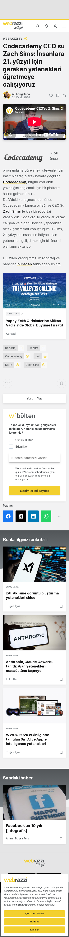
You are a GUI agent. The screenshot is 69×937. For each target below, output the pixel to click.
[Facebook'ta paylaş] (9, 516)
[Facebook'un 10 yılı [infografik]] (34, 802)
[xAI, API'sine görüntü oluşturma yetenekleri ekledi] (34, 564)
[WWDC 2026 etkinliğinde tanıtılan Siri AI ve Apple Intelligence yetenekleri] (34, 705)
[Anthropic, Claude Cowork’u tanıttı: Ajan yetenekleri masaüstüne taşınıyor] (34, 632)
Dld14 (8, 364)
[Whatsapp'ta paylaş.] (47, 516)
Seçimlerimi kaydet (34, 491)
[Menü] (64, 27)
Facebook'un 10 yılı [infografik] (24, 828)
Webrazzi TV (12, 38)
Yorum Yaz (34, 398)
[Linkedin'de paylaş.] (34, 516)
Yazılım (34, 347)
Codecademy (14, 182)
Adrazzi (11, 333)
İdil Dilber (12, 679)
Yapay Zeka (12, 587)
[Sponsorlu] (34, 290)
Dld (38, 356)
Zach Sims (12, 211)
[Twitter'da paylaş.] (22, 516)
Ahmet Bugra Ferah (18, 838)
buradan (24, 264)
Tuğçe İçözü (14, 606)
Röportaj (10, 347)
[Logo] (13, 25)
